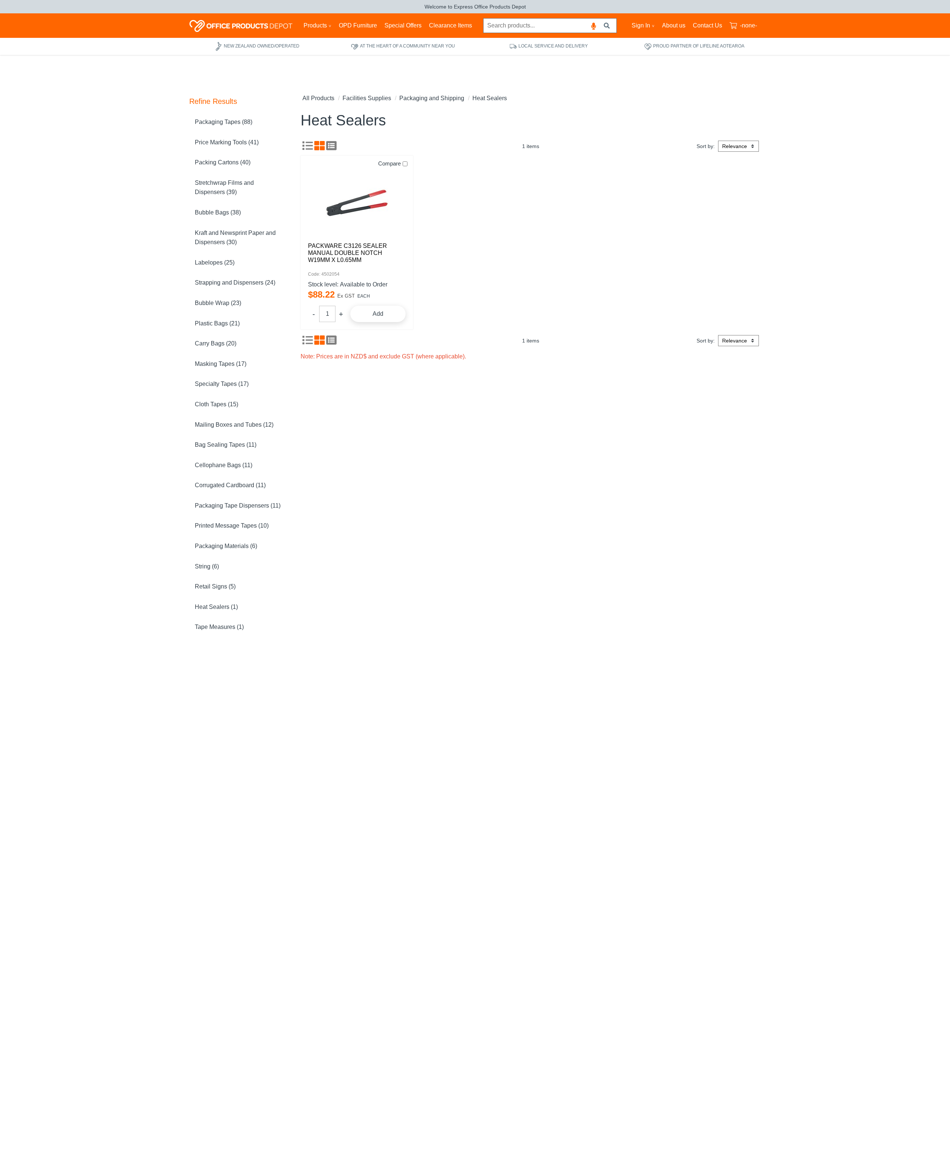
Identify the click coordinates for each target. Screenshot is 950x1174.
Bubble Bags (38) (218, 212)
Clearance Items (450, 25)
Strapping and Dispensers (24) (235, 282)
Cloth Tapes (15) (216, 404)
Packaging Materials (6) (226, 546)
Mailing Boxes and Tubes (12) (234, 425)
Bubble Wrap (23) (218, 303)
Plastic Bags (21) (217, 323)
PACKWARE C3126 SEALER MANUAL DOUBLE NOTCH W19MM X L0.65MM (347, 253)
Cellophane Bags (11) (223, 465)
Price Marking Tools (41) (227, 142)
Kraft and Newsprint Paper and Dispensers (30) (235, 238)
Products (315, 25)
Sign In (641, 25)
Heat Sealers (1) (216, 607)
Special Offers (403, 25)
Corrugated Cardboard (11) (230, 485)
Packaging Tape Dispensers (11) (238, 505)
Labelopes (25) (215, 262)
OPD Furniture (358, 25)
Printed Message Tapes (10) (232, 525)
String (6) (207, 566)
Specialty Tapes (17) (222, 384)
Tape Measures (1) (219, 627)
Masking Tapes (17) (220, 364)
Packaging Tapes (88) (223, 122)
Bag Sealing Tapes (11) (225, 445)
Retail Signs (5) (215, 586)
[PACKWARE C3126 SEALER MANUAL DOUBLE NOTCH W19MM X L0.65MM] (357, 201)
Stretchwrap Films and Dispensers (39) (224, 188)
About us (673, 25)
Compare (389, 163)
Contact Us (707, 25)
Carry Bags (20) (215, 343)
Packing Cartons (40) (222, 162)
